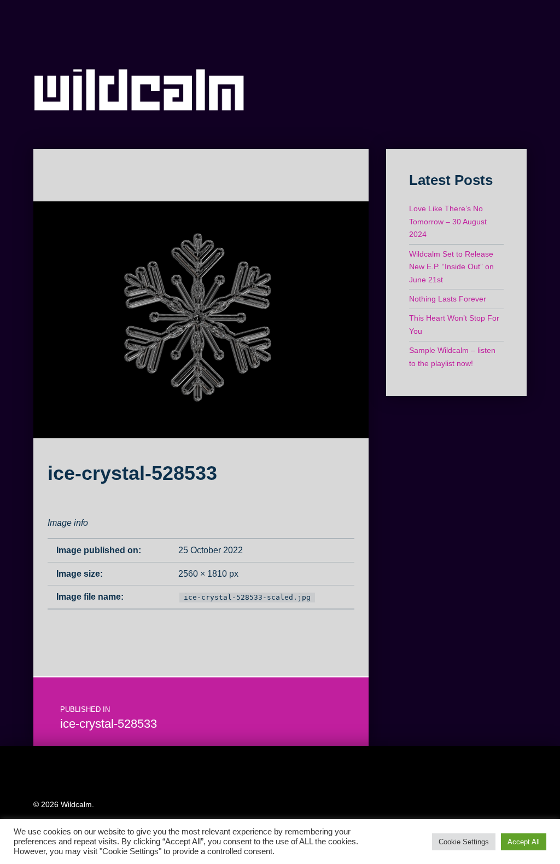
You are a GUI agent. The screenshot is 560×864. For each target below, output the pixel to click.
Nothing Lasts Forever (447, 298)
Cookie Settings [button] (464, 842)
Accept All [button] (524, 842)
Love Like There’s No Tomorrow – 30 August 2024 (448, 221)
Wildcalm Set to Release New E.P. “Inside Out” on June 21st (451, 267)
